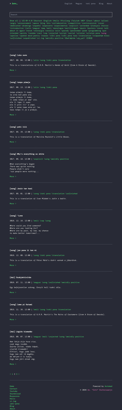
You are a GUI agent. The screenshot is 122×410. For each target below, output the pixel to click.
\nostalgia (39, 30)
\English (48, 21)
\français (95, 25)
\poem (85, 30)
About (109, 3)
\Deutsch (38, 21)
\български (70, 38)
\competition (75, 23)
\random (32, 33)
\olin (58, 30)
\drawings (27, 25)
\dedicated (16, 25)
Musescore (14, 396)
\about (97, 21)
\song (42, 60)
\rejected (53, 33)
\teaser (45, 35)
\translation (85, 35)
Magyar (79, 3)
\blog (43, 23)
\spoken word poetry (30, 35)
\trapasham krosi (100, 35)
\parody (65, 30)
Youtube (13, 391)
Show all (14, 21)
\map (43, 28)
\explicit (74, 25)
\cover (101, 23)
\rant (40, 33)
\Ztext (89, 21)
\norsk (29, 30)
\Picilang (65, 21)
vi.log (13, 401)
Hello (12, 399)
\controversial (90, 23)
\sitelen (81, 33)
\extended (84, 25)
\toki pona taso (69, 35)
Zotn (14, 3)
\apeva (36, 23)
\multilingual (71, 28)
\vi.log (41, 38)
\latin (28, 28)
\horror (104, 25)
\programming (95, 30)
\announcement (24, 23)
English (68, 3)
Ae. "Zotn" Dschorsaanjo (100, 390)
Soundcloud (15, 394)
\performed (76, 30)
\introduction (17, 28)
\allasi (104, 21)
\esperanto (48, 25)
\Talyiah (76, 21)
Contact (13, 389)
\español (37, 25)
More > (13, 70)
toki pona (90, 3)
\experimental (61, 25)
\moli (49, 28)
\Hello (56, 21)
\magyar (36, 28)
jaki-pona (14, 404)
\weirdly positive (54, 38)
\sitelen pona (93, 33)
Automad (108, 386)
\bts (49, 23)
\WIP (83, 21)
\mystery (92, 28)
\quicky (23, 33)
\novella (50, 30)
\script (63, 33)
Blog (101, 3)
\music (83, 28)
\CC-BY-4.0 (27, 21)
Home (12, 386)
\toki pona (55, 35)
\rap (45, 33)
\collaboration (60, 23)
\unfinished (16, 38)
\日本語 (89, 38)
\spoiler (14, 35)
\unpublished (30, 38)
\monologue (58, 28)
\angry (13, 23)
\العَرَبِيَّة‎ (81, 38)
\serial (72, 33)
